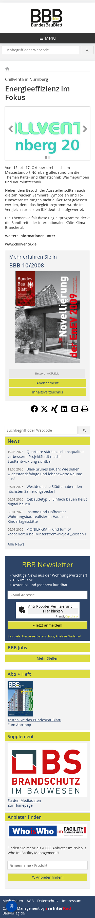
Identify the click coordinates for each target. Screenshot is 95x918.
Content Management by (24, 908)
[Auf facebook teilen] (34, 411)
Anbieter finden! (49, 877)
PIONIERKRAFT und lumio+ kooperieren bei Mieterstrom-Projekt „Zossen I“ (47, 531)
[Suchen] (87, 50)
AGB (30, 900)
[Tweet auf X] (44, 411)
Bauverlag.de (14, 913)
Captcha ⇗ (66, 616)
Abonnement (47, 383)
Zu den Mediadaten (24, 800)
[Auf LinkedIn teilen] (65, 411)
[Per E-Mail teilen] (75, 409)
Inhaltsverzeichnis (47, 392)
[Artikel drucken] (85, 409)
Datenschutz (48, 900)
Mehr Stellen (48, 658)
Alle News (16, 544)
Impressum (71, 900)
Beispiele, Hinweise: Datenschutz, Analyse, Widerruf (44, 636)
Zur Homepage (20, 805)
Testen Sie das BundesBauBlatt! (34, 719)
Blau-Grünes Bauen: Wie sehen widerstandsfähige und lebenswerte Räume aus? (45, 474)
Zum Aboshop (19, 724)
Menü (50, 38)
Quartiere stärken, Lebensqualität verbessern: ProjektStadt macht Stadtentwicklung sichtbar (46, 456)
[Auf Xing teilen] (54, 411)
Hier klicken (53, 611)
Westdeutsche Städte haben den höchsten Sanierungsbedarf (45, 489)
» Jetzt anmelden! (47, 625)
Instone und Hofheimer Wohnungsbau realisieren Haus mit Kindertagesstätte (38, 516)
